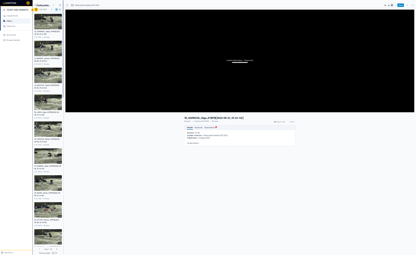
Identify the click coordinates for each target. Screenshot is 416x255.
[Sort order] (52, 9)
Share (400, 5)
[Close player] (412, 5)
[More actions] (407, 5)
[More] (53, 5)
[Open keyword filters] (36, 9)
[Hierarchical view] (60, 9)
